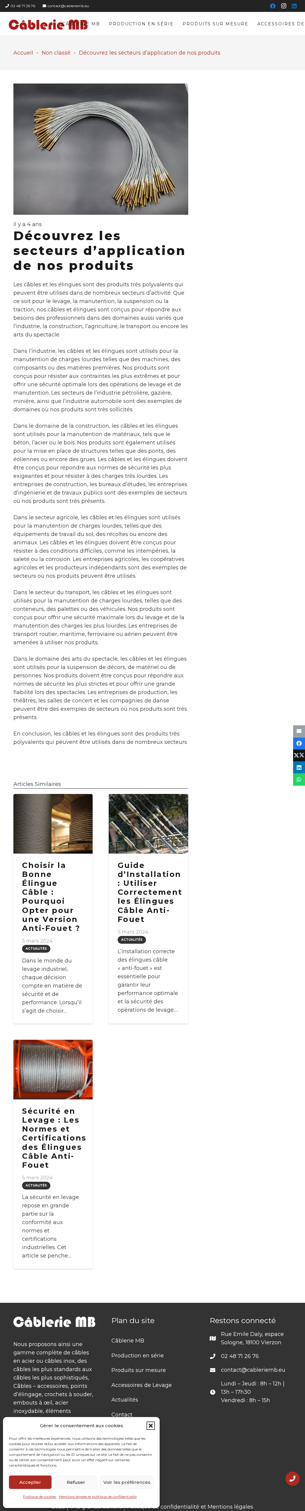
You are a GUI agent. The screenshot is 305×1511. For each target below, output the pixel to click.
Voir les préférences (126, 1482)
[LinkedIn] (294, 6)
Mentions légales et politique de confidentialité (98, 1496)
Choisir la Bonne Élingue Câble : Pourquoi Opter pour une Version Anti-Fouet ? (51, 897)
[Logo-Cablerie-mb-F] (48, 24)
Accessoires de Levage (141, 1385)
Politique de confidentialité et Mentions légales (190, 1507)
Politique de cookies (39, 1496)
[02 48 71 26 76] (215, 1356)
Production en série (137, 1355)
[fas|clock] (215, 1392)
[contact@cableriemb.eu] (215, 1370)
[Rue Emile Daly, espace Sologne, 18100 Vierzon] (215, 1338)
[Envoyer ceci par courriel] (299, 731)
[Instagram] (283, 6)
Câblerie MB (127, 1340)
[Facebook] (272, 6)
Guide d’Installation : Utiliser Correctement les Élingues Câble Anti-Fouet (150, 892)
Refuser (76, 1482)
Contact (122, 1414)
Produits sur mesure (138, 1370)
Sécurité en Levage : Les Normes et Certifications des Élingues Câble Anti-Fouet (54, 1138)
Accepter (30, 1482)
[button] (151, 1426)
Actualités (124, 1399)
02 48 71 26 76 (240, 1356)
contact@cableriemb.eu (253, 1370)
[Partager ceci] (299, 743)
